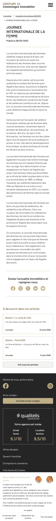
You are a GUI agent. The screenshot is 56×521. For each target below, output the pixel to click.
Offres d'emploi (10, 449)
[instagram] (50, 386)
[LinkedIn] (35, 288)
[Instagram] (20, 288)
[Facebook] (13, 288)
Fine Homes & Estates (14, 470)
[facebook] (6, 386)
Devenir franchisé (12, 456)
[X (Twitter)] (28, 288)
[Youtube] (43, 288)
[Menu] (50, 4)
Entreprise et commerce (15, 463)
